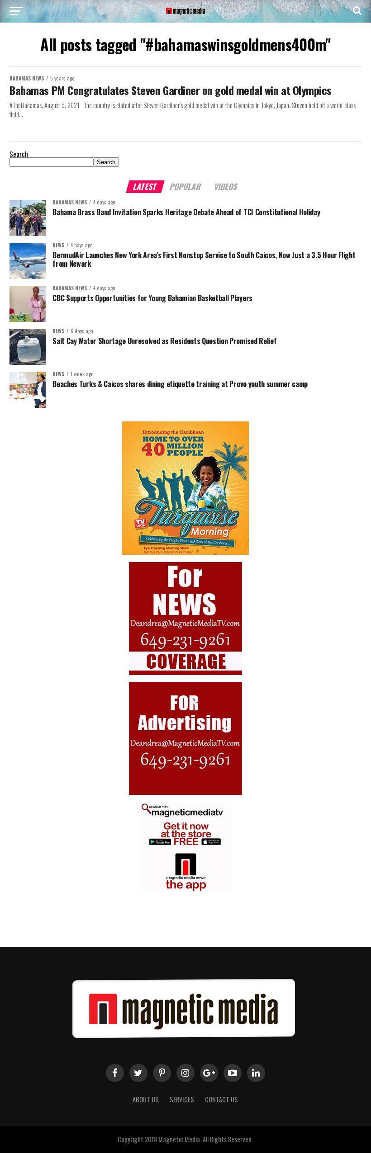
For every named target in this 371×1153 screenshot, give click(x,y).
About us (146, 1099)
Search (19, 154)
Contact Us (221, 1099)
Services (182, 1099)
